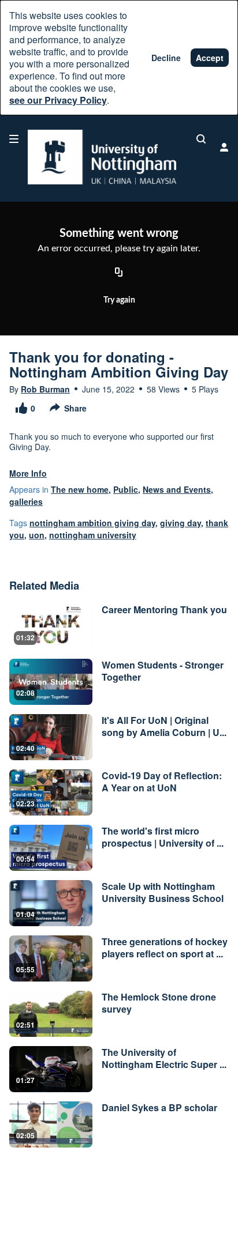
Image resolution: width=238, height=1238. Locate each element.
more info (28, 473)
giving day (180, 523)
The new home (80, 489)
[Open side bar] (14, 139)
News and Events (177, 489)
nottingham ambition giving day (92, 523)
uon (36, 535)
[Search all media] (201, 139)
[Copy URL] (119, 273)
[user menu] (224, 147)
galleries (26, 501)
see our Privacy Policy (58, 100)
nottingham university (92, 535)
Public (125, 489)
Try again (119, 300)
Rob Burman (45, 389)
